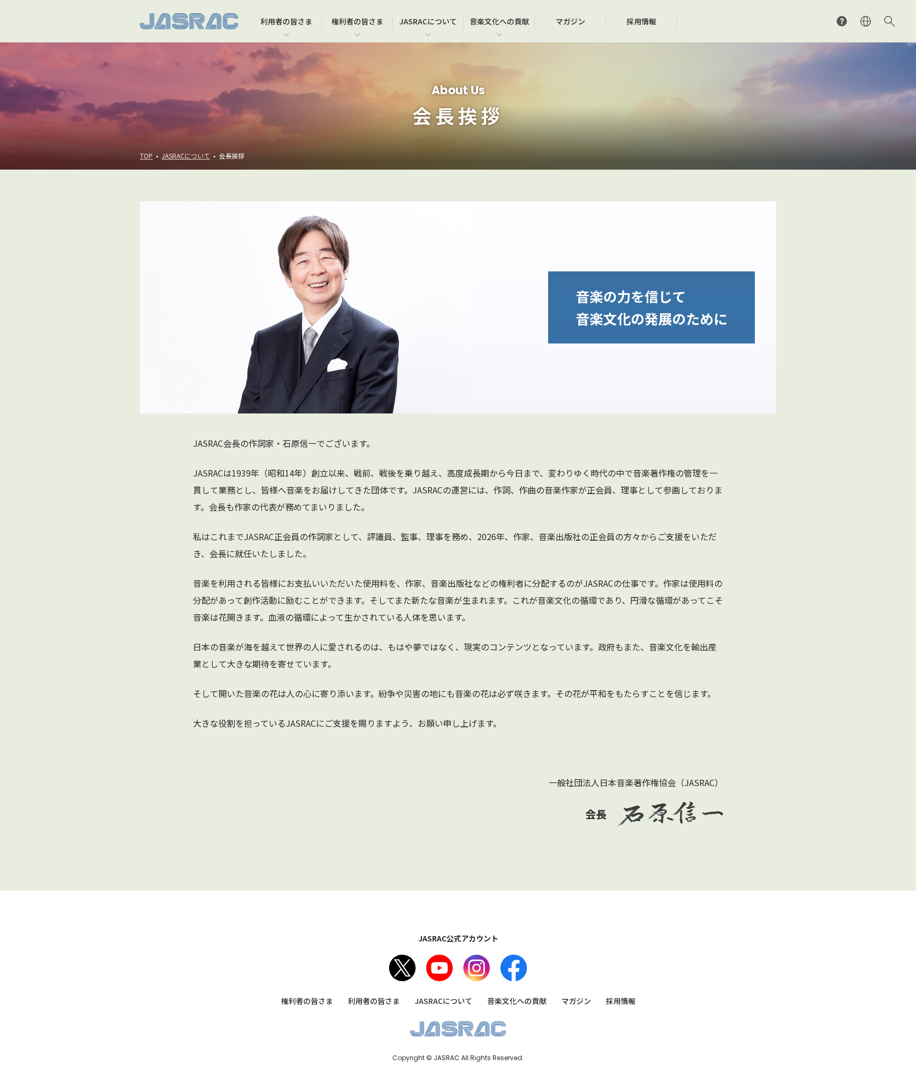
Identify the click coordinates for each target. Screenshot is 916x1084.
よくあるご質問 (841, 21)
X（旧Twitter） (402, 968)
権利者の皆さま (307, 1000)
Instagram (476, 968)
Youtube (439, 968)
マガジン (576, 1000)
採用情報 (621, 1000)
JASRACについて (186, 155)
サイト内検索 (889, 21)
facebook (513, 968)
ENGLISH (865, 21)
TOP (146, 155)
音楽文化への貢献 (517, 1000)
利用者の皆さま (374, 1000)
